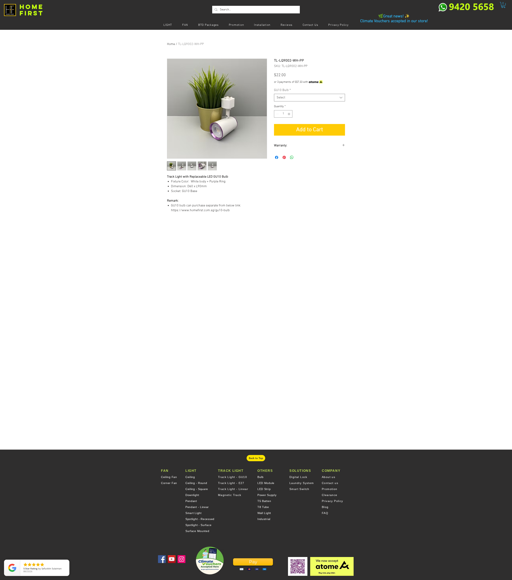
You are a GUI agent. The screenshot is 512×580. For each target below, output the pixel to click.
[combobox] (309, 97)
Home (171, 44)
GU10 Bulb (282, 90)
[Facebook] (162, 559)
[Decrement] (277, 113)
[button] (503, 5)
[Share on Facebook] (276, 157)
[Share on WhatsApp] (291, 157)
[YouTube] (172, 559)
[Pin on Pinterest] (284, 157)
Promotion (329, 489)
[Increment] (289, 113)
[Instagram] (181, 559)
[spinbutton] (283, 113)
